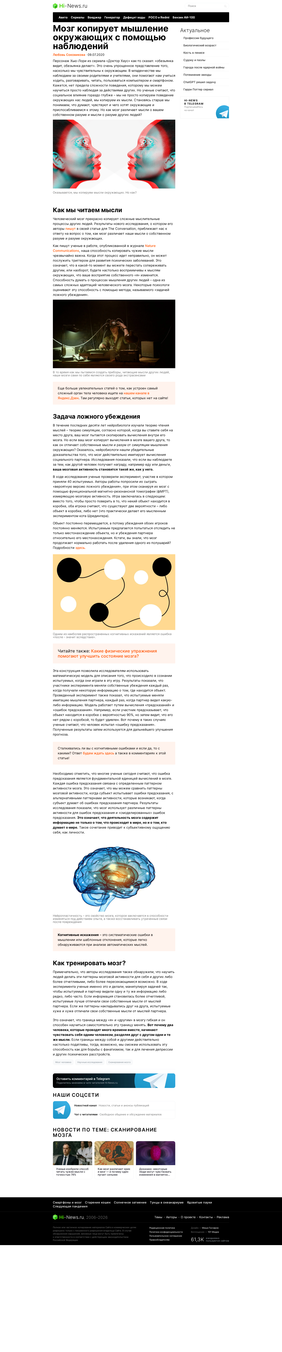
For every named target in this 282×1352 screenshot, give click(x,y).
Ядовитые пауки (199, 1202)
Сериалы (77, 17)
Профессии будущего (198, 38)
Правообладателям (159, 1239)
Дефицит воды (134, 17)
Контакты (206, 1217)
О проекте (188, 1217)
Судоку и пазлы (194, 60)
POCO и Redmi (159, 17)
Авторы (171, 1217)
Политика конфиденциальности (166, 1232)
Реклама (223, 1217)
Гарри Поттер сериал (198, 89)
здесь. (80, 548)
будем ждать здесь (98, 753)
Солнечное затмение (130, 1202)
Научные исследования (89, 1062)
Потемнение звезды (197, 74)
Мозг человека (63, 1062)
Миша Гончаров (210, 1227)
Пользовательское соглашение (165, 1235)
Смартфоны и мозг (67, 1202)
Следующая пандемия (70, 1206)
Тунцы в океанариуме (167, 1202)
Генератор (112, 17)
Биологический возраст (199, 45)
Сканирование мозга (119, 1062)
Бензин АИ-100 (184, 17)
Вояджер (94, 17)
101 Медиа (213, 1232)
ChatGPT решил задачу (199, 82)
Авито (63, 17)
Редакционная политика (162, 1227)
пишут (70, 229)
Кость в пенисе (193, 52)
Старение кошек (98, 1202)
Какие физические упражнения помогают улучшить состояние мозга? (107, 653)
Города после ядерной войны (203, 67)
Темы (158, 1217)
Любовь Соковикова (69, 55)
